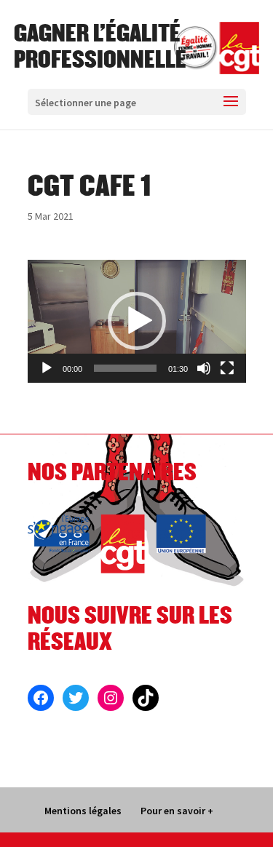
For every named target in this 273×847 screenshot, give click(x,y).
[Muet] (204, 368)
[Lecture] (46, 368)
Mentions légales (83, 810)
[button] (137, 321)
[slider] (125, 368)
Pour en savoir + (177, 810)
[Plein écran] (227, 368)
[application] (137, 321)
